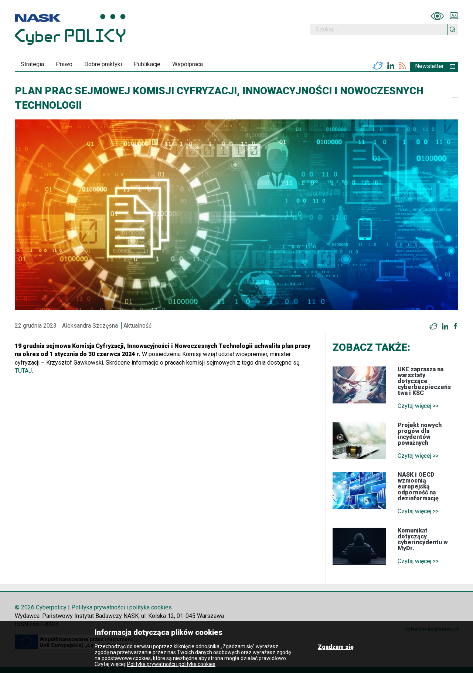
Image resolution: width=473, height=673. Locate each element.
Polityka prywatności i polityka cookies (121, 607)
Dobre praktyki (103, 64)
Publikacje (147, 64)
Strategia (32, 64)
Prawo (64, 64)
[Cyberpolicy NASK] (70, 29)
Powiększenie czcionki (454, 16)
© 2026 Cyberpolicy (41, 607)
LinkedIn (390, 66)
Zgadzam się (336, 646)
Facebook (455, 326)
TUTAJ (23, 370)
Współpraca (187, 64)
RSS (402, 66)
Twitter (377, 66)
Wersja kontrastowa (437, 16)
